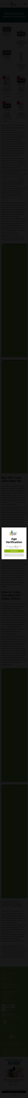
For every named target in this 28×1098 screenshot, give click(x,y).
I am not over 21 (14, 555)
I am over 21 (14, 551)
